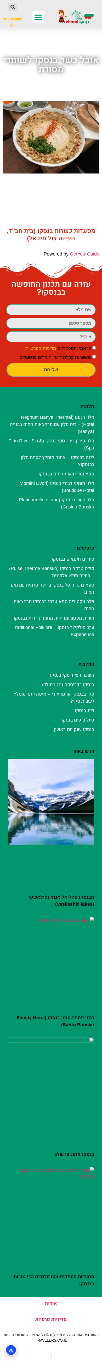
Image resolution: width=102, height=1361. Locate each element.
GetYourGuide (84, 254)
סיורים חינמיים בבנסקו (73, 559)
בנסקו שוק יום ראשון (74, 729)
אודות (51, 1303)
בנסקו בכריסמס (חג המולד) (68, 684)
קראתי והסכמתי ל (58, 348)
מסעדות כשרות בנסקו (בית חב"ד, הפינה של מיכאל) (51, 234)
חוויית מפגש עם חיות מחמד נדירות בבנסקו (54, 618)
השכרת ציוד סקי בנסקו (72, 675)
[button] (38, 17)
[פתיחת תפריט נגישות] (11, 1350)
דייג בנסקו (84, 710)
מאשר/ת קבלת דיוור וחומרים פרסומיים (55, 357)
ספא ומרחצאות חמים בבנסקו (66, 473)
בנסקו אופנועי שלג (74, 1154)
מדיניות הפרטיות (40, 348)
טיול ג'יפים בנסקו (77, 720)
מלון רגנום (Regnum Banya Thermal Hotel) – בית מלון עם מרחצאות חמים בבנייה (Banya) (52, 424)
